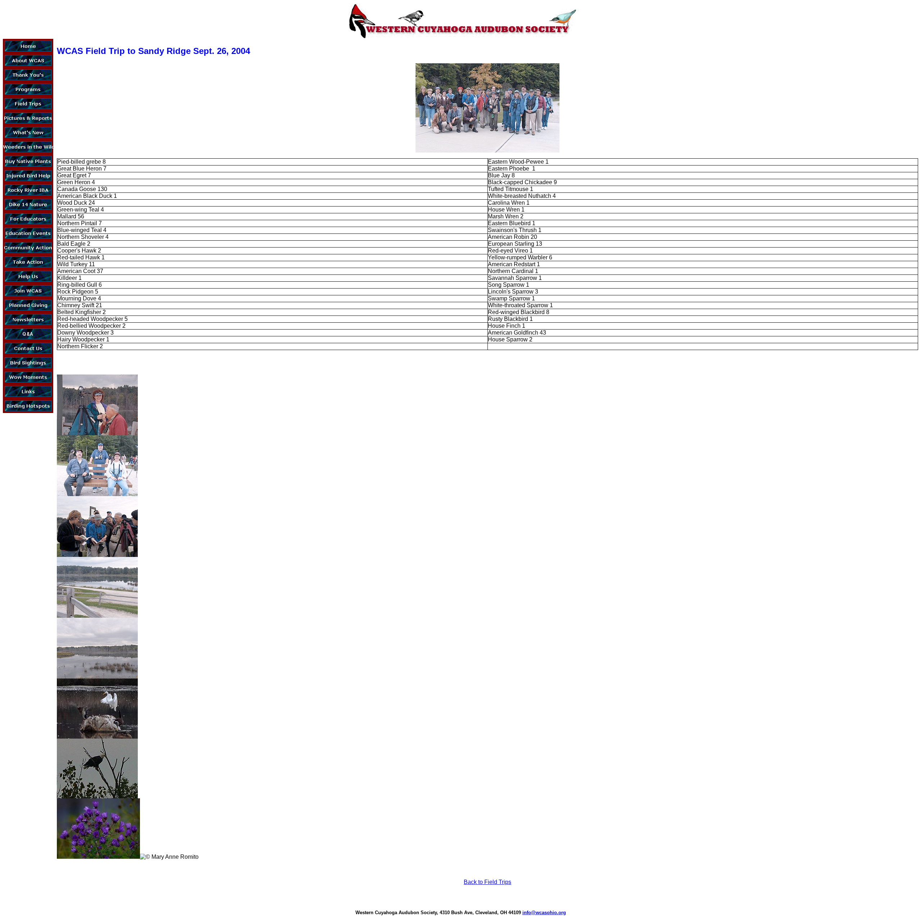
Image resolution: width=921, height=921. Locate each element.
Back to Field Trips (487, 882)
